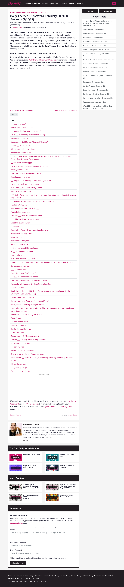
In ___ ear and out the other (22, 251)
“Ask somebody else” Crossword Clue (96, 64)
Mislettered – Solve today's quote (30, 466)
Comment (14, 529)
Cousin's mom (16, 318)
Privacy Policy (40, 527)
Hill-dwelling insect (18, 364)
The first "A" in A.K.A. (19, 205)
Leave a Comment (16, 415)
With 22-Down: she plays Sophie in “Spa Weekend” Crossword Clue (97, 107)
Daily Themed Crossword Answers (42, 60)
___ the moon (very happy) (21, 162)
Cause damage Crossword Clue (94, 102)
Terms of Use (99, 576)
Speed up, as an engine (20, 177)
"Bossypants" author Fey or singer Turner (27, 304)
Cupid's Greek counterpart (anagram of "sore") (29, 166)
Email (16, 550)
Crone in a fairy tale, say (20, 371)
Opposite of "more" (18, 287)
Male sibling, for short (19, 138)
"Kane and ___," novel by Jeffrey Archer (26, 188)
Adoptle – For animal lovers (67, 455)
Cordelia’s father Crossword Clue (95, 86)
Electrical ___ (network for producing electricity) (29, 230)
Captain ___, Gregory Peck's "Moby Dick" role (28, 339)
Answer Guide (72, 415)
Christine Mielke (17, 28)
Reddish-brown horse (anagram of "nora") (27, 314)
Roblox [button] (71, 3)
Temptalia (24, 578)
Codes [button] (63, 3)
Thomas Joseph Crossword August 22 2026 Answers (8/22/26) (31, 486)
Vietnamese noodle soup (21, 153)
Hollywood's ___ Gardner (20, 343)
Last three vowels (18, 332)
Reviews (37, 3)
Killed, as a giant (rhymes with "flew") (26, 173)
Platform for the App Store (21, 233)
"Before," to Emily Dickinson (22, 191)
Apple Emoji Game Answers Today (66, 496)
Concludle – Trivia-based (31, 454)
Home (12, 13)
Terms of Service (50, 527)
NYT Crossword (32, 404)
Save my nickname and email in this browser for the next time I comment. (39, 558)
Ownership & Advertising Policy (36, 576)
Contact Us (20, 576)
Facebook (107, 11)
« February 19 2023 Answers (21, 110)
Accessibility (109, 576)
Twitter (90, 11)
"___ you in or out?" (18, 124)
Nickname (18, 542)
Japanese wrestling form (20, 241)
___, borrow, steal (18, 347)
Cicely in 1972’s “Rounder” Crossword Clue (98, 60)
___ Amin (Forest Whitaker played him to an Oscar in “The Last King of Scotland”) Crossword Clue (97, 23)
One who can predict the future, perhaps (27, 354)
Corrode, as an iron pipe (20, 266)
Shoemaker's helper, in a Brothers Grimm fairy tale (31, 284)
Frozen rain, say (17, 255)
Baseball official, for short (21, 244)
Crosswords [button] (53, 3)
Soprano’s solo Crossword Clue (94, 45)
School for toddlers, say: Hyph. (23, 149)
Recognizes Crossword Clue (93, 82)
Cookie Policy (54, 576)
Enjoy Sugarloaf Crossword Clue (95, 68)
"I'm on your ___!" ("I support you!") (25, 336)
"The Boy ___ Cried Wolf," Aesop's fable (26, 215)
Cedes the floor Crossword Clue (94, 72)
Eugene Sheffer (49, 406)
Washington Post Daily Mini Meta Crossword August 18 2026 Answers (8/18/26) (68, 486)
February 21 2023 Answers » (65, 110)
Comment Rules (16, 523)
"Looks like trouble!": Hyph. (22, 329)
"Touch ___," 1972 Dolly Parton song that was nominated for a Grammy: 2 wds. (42, 262)
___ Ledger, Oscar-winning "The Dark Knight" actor (31, 180)
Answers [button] (28, 3)
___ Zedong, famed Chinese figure (24, 248)
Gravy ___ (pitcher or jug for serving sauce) (28, 135)
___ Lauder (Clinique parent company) (26, 131)
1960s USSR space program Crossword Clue (97, 77)
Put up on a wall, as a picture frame (25, 184)
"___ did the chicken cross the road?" (25, 219)
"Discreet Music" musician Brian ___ (25, 208)
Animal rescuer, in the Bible (22, 127)
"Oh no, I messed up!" (19, 170)
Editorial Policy (87, 576)
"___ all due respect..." (19, 269)
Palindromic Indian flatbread (22, 350)
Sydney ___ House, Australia (22, 145)
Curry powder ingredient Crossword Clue (98, 98)
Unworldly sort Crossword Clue (94, 34)
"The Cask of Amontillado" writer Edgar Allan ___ (30, 280)
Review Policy (76, 576)
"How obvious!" (17, 237)
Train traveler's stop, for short (22, 297)
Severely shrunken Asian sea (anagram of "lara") (30, 301)
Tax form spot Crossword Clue (94, 30)
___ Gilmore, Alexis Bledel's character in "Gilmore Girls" (33, 201)
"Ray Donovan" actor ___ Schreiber (24, 259)
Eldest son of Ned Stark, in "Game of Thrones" (29, 142)
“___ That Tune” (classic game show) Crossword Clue (96, 54)
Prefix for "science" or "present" (23, 273)
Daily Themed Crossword (36, 13)
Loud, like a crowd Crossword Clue (95, 90)
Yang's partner (16, 226)
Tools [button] (79, 3)
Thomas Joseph (66, 406)
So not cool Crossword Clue (93, 38)
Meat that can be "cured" (21, 223)
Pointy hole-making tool (20, 212)
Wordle (44, 3)
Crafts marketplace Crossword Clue (96, 49)
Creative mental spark (19, 321)
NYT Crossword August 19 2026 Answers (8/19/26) (31, 496)
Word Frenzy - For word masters (68, 466)
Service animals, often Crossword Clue (97, 94)
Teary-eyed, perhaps (19, 367)
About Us (11, 576)
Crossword (20, 13)
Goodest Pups (34, 578)
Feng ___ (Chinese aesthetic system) (25, 277)
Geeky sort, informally (19, 325)
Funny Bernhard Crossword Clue (95, 41)
